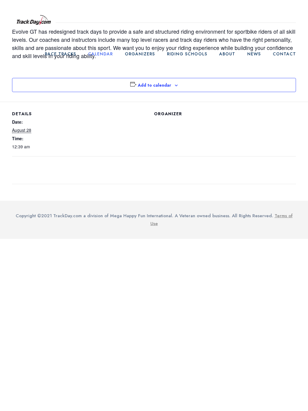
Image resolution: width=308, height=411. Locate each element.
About (227, 54)
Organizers (140, 54)
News (254, 54)
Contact (284, 54)
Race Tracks (60, 54)
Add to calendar (154, 85)
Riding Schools (187, 54)
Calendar (100, 54)
